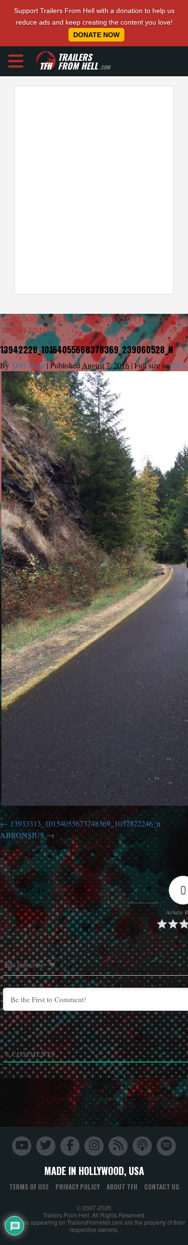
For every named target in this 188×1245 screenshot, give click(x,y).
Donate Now (96, 35)
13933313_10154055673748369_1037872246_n (85, 823)
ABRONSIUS (22, 835)
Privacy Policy (77, 1186)
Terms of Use (29, 1186)
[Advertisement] (94, 190)
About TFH (122, 1186)
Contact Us (161, 1186)
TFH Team (28, 365)
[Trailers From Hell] (45, 61)
